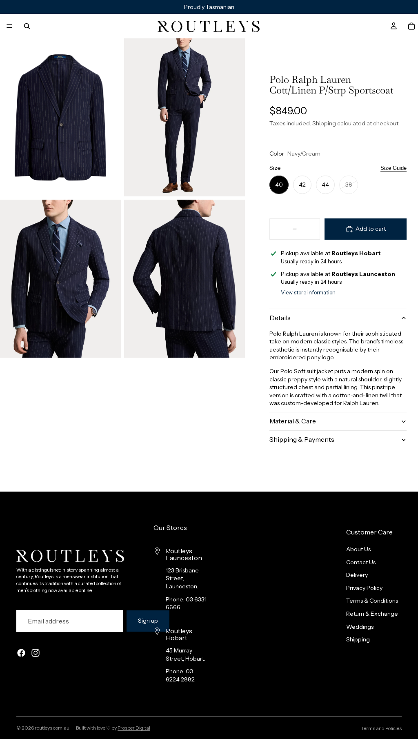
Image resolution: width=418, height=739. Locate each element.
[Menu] (9, 26)
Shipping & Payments (301, 439)
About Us (358, 549)
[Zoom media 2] (184, 117)
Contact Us (361, 562)
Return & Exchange (372, 613)
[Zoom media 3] (60, 279)
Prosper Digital (134, 728)
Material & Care (292, 421)
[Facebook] (21, 653)
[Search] (27, 26)
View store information (308, 292)
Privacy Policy (364, 588)
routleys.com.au (52, 728)
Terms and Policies (381, 728)
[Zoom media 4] (184, 279)
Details (280, 318)
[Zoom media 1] (60, 117)
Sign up (148, 620)
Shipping (358, 639)
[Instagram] (35, 653)
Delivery (357, 575)
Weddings (360, 626)
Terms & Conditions (372, 600)
